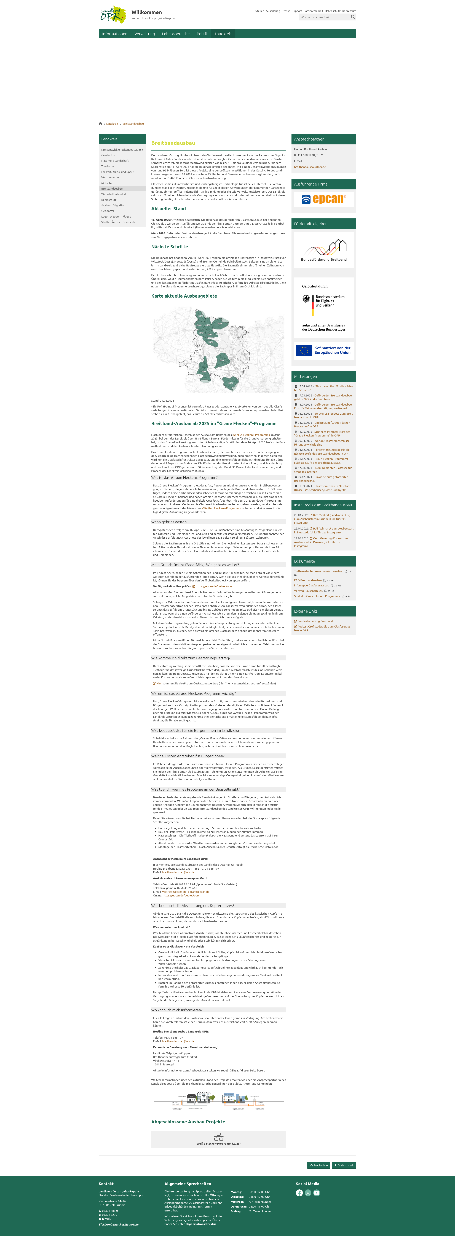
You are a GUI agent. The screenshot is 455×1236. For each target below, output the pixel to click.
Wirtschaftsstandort (113, 194)
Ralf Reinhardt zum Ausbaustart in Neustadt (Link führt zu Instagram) (324, 530)
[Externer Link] (218, 350)
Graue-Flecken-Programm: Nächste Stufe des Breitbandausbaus (321, 460)
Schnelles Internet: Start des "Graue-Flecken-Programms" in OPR (322, 433)
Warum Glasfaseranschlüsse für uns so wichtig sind (322, 442)
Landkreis (223, 33)
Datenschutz (333, 10)
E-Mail (106, 1218)
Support (297, 10)
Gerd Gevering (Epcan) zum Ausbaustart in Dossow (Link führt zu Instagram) (321, 541)
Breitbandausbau (133, 123)
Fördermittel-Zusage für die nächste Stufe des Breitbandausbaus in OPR (322, 451)
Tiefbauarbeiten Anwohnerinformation (318, 571)
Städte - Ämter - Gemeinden (119, 222)
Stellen (259, 10)
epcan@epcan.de (198, 891)
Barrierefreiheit (313, 10)
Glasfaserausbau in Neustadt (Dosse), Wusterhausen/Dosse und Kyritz (322, 487)
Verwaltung (145, 33)
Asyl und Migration (113, 205)
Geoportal (107, 210)
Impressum (349, 10)
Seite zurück (345, 1165)
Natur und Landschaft (115, 160)
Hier (159, 683)
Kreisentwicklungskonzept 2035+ (122, 149)
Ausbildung (273, 10)
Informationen (114, 33)
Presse (286, 10)
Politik (202, 33)
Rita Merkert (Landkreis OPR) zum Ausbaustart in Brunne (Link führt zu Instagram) (322, 518)
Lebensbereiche (176, 33)
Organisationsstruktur (201, 1224)
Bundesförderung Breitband (315, 621)
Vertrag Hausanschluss (308, 590)
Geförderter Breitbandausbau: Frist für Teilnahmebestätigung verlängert (323, 406)
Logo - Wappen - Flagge (116, 216)
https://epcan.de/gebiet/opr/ (214, 586)
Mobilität (107, 183)
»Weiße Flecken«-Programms (251, 434)
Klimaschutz (109, 199)
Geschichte (108, 155)
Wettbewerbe (110, 177)
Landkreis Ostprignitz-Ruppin (119, 1191)
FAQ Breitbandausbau (308, 580)
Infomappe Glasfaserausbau (311, 585)
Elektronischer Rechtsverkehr (119, 1224)
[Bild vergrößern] (218, 1100)
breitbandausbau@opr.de (178, 872)
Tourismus (107, 166)
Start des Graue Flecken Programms (317, 596)
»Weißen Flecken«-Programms (221, 508)
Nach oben (321, 1165)
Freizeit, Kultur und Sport (117, 171)
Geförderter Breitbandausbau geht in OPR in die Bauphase (323, 397)
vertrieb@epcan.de (174, 891)
